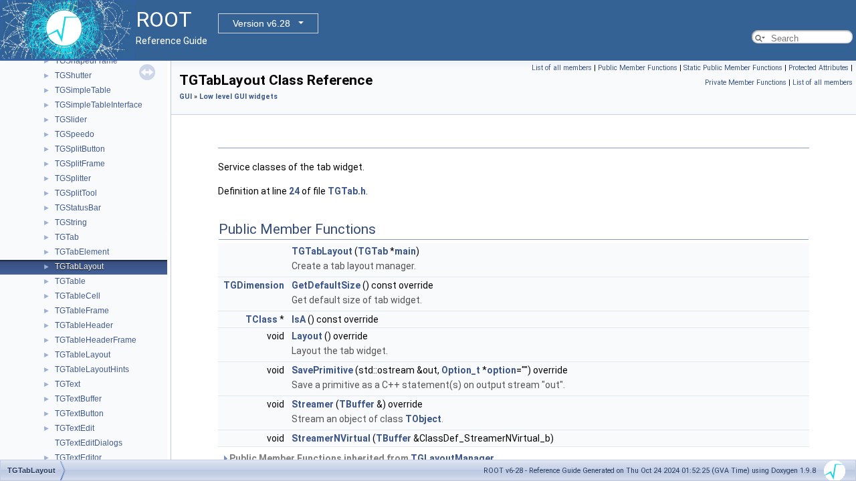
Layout (307, 336)
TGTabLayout (79, 266)
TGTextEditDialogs (88, 443)
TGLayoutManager (452, 458)
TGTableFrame (82, 310)
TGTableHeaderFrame (95, 340)
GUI (185, 96)
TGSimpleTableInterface (98, 105)
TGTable (70, 281)
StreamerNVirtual (331, 438)
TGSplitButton (80, 149)
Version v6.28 (261, 23)
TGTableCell (77, 296)
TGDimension (253, 285)
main (405, 251)
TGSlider (71, 119)
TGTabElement (82, 252)
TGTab (67, 237)
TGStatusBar (78, 207)
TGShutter (73, 75)
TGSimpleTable (83, 90)
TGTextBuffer (78, 399)
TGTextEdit (74, 428)
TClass (261, 319)
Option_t (460, 370)
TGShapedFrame (86, 60)
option (501, 370)
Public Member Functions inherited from (360, 458)
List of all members (562, 67)
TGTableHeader (84, 325)
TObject (423, 419)
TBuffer (356, 404)
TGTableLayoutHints (92, 369)
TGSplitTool (76, 193)
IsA (299, 319)
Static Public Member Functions (732, 67)
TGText (67, 384)
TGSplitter (73, 178)
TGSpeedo (74, 134)
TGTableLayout (82, 354)
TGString (71, 222)
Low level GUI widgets (238, 96)
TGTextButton (79, 413)
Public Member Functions (637, 67)
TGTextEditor (78, 457)
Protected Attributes (818, 67)
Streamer (313, 404)
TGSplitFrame (80, 163)
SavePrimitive (322, 370)
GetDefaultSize (326, 285)
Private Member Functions (745, 82)
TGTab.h (347, 191)
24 (294, 191)
